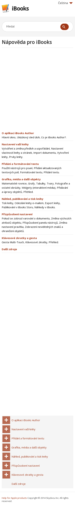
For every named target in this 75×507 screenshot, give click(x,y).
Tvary (50, 183)
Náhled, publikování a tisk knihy (22, 199)
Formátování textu (31, 172)
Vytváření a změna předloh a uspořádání (26, 148)
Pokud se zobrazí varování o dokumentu (26, 218)
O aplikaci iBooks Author (18, 133)
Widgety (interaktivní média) (38, 187)
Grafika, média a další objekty (21, 179)
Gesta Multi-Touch (13, 242)
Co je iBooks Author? (53, 137)
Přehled (28, 192)
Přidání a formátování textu (20, 164)
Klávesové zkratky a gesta (19, 238)
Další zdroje (9, 249)
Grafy (31, 183)
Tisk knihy (7, 203)
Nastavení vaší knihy (15, 144)
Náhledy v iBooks (44, 207)
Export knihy (52, 203)
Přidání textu (51, 172)
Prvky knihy (15, 157)
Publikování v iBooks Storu (17, 207)
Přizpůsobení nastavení (17, 214)
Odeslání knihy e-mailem (29, 203)
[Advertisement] (37, 90)
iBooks (20, 8)
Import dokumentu (44, 152)
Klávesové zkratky (36, 242)
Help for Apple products (14, 497)
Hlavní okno (9, 137)
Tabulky (40, 183)
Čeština (63, 3)
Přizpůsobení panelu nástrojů (40, 222)
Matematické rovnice (14, 183)
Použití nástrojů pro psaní (17, 168)
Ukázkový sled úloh (28, 137)
